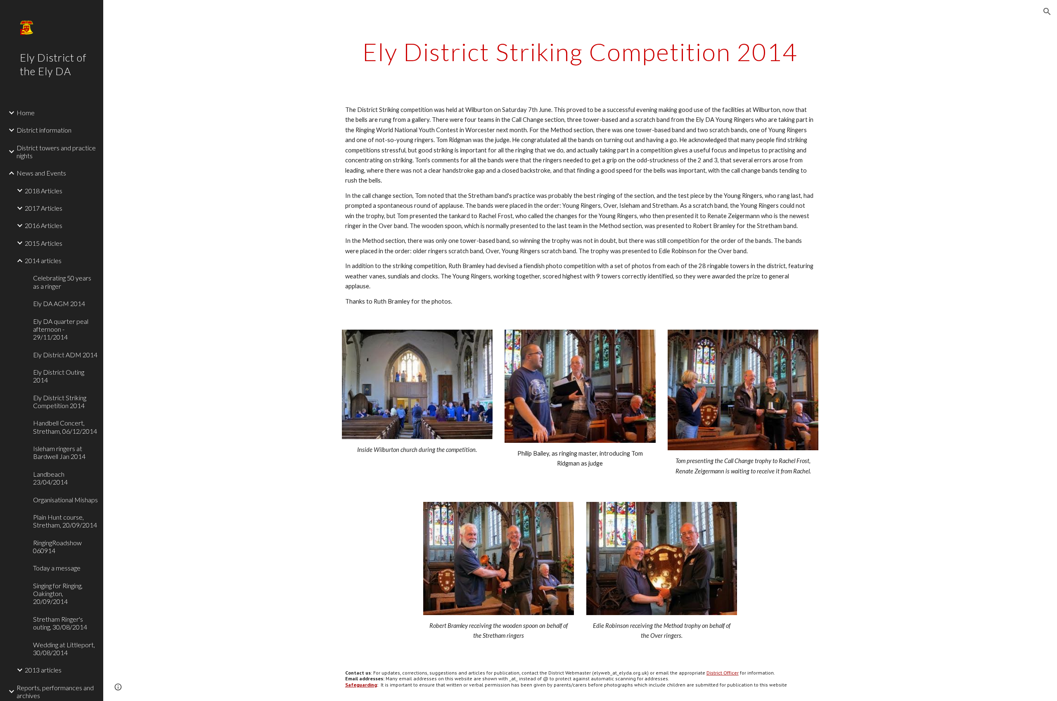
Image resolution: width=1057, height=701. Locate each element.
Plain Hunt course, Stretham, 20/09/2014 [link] (65, 521)
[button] (1047, 11)
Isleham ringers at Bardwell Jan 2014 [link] (59, 452)
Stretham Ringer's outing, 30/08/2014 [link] (60, 623)
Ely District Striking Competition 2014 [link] (59, 401)
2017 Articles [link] (43, 208)
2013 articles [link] (43, 670)
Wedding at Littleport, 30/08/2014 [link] (64, 648)
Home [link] (26, 112)
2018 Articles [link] (43, 191)
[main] (580, 52)
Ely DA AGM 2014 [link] (59, 303)
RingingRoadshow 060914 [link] (57, 546)
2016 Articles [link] (43, 225)
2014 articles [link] (43, 260)
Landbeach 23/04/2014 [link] (50, 478)
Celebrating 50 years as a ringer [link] (62, 282)
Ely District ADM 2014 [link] (65, 355)
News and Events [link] (41, 173)
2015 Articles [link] (43, 243)
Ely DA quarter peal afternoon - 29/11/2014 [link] (60, 329)
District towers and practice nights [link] (56, 151)
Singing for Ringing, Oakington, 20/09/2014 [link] (58, 594)
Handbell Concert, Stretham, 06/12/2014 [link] (65, 427)
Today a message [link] (57, 568)
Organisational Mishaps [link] (65, 500)
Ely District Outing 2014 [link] (58, 376)
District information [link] (44, 130)
